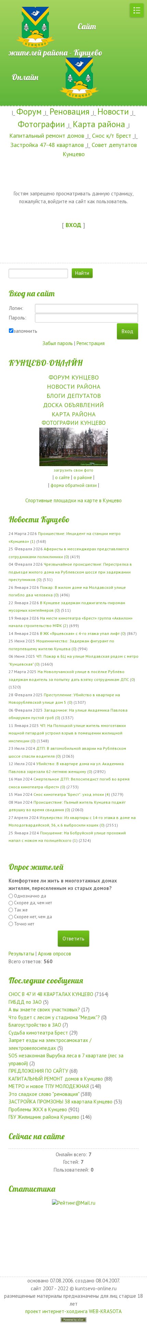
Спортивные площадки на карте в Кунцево (73, 500)
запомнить (25, 331)
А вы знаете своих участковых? (44, 1009)
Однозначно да (30, 896)
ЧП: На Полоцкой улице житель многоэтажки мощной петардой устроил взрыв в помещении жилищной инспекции (67, 733)
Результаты (21, 953)
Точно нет (24, 924)
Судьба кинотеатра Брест (38, 1032)
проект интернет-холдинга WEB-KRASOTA (73, 1311)
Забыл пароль (57, 343)
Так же (21, 910)
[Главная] (24, 3)
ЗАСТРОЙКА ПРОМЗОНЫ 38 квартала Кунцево (60, 1101)
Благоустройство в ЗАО (35, 1025)
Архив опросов (54, 953)
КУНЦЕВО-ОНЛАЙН (45, 363)
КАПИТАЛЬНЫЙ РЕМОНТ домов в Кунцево (56, 1078)
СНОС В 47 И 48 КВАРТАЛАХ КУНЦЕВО (51, 994)
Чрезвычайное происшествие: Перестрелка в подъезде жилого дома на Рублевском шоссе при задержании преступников (70, 572)
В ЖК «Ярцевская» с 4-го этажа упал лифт (80, 633)
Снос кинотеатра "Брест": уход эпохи (69, 794)
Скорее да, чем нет (33, 903)
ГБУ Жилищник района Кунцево (44, 1117)
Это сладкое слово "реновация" (44, 1094)
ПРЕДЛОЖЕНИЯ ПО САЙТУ (38, 1071)
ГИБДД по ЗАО (25, 1002)
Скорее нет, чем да (33, 917)
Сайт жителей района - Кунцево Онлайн (55, 51)
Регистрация (91, 343)
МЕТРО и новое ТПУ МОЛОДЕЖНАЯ (49, 1086)
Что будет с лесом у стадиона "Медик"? (54, 1017)
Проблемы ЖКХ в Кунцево (38, 1109)
